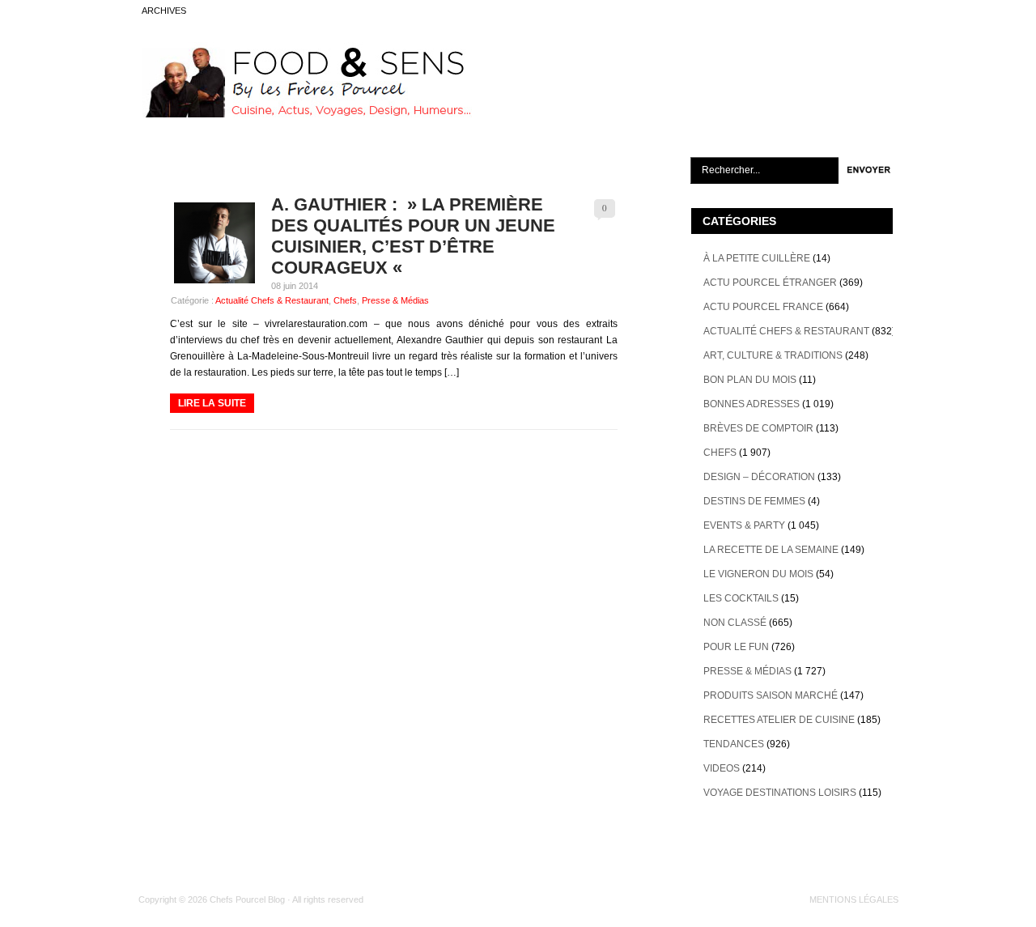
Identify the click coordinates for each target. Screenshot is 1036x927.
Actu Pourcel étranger (770, 282)
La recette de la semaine (771, 549)
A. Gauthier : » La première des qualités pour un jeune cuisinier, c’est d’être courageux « (413, 236)
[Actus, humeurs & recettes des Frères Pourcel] (305, 114)
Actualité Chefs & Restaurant (272, 300)
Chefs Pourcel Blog (247, 899)
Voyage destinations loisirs (779, 792)
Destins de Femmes (754, 501)
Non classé (734, 622)
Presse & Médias (395, 300)
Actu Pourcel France (763, 307)
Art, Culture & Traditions (773, 355)
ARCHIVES (164, 10)
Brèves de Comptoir (758, 428)
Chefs (345, 300)
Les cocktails (741, 598)
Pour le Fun (736, 647)
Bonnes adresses (751, 404)
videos (721, 768)
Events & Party (744, 525)
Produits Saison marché (770, 695)
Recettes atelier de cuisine (779, 719)
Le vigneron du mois (758, 574)
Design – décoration (759, 477)
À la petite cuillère (756, 258)
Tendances (733, 744)
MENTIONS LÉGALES (853, 899)
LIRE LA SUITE (212, 403)
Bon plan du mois (749, 379)
